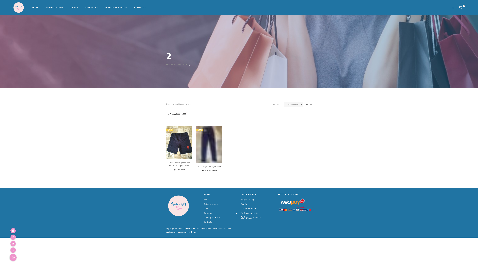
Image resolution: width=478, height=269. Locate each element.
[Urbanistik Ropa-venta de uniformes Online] (18, 7)
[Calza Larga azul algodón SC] (209, 142)
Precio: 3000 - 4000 (178, 114)
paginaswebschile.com (187, 232)
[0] (461, 8)
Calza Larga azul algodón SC (209, 166)
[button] (13, 257)
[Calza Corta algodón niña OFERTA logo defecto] (179, 142)
